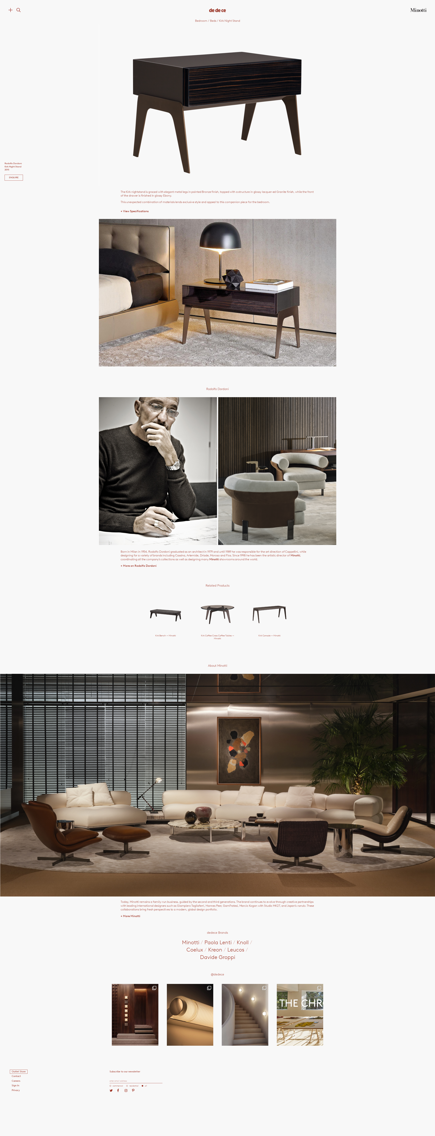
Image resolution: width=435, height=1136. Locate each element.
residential (133, 1086)
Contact (16, 1076)
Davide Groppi (217, 957)
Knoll (243, 942)
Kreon (215, 949)
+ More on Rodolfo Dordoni (138, 565)
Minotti (295, 555)
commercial (118, 1086)
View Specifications (135, 211)
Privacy (16, 1090)
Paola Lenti (218, 942)
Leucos (235, 949)
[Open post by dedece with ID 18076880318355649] (135, 1015)
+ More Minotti (130, 916)
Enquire (14, 177)
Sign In (15, 1085)
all (146, 1086)
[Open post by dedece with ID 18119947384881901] (300, 1015)
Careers (16, 1080)
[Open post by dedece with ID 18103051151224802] (190, 1015)
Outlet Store (19, 1071)
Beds (213, 20)
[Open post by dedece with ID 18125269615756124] (245, 1015)
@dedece (217, 974)
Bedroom (201, 20)
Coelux (194, 949)
